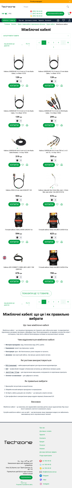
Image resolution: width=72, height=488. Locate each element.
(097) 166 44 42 (37, 13)
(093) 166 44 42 (37, 16)
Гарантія (41, 20)
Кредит (42, 441)
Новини (42, 448)
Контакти (48, 20)
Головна (7, 24)
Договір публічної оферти (48, 452)
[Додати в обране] (23, 86)
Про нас (21, 20)
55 (68, 42)
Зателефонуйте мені (55, 13)
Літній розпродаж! (36, 1)
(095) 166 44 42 (37, 11)
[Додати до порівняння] (27, 86)
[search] (68, 7)
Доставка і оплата (31, 20)
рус (10, 13)
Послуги (42, 445)
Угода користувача (46, 455)
